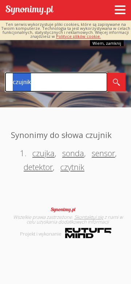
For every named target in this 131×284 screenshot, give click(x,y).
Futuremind (88, 233)
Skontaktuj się (88, 217)
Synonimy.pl (29, 10)
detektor (38, 166)
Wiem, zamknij (106, 43)
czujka (43, 152)
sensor (103, 152)
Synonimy (65, 209)
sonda (73, 152)
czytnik (72, 166)
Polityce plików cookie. (78, 36)
